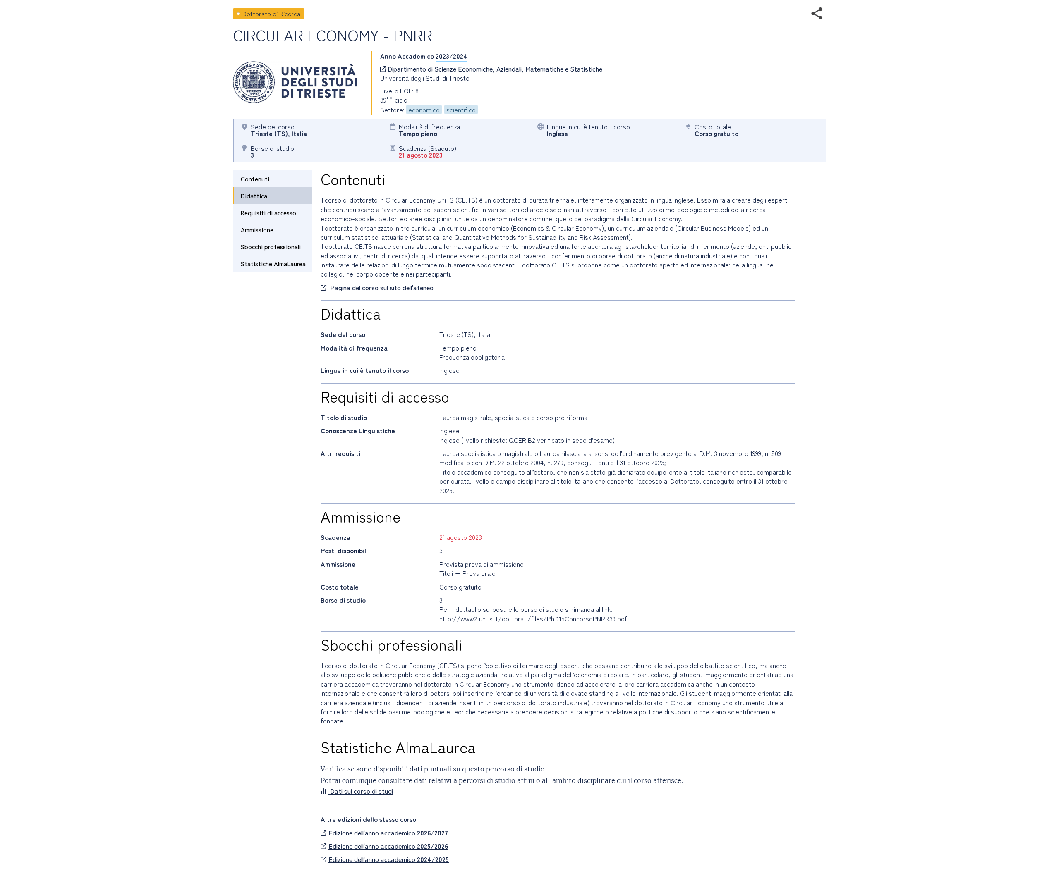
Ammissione (257, 229)
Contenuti (255, 178)
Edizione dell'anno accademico (388, 832)
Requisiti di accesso (268, 212)
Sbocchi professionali (271, 246)
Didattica (254, 195)
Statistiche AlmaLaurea (273, 263)
